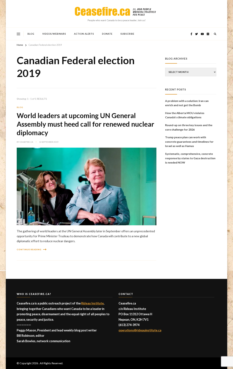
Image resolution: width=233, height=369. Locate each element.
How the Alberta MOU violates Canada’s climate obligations (184, 115)
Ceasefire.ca (26, 142)
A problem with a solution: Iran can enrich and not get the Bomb (187, 103)
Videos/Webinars (54, 33)
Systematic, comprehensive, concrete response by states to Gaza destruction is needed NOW (190, 158)
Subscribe (127, 33)
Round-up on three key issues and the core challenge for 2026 (188, 127)
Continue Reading (29, 249)
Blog (30, 33)
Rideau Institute (92, 303)
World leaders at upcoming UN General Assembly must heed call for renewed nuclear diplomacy (85, 124)
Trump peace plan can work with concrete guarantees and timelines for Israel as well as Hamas (189, 141)
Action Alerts (84, 33)
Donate (107, 33)
